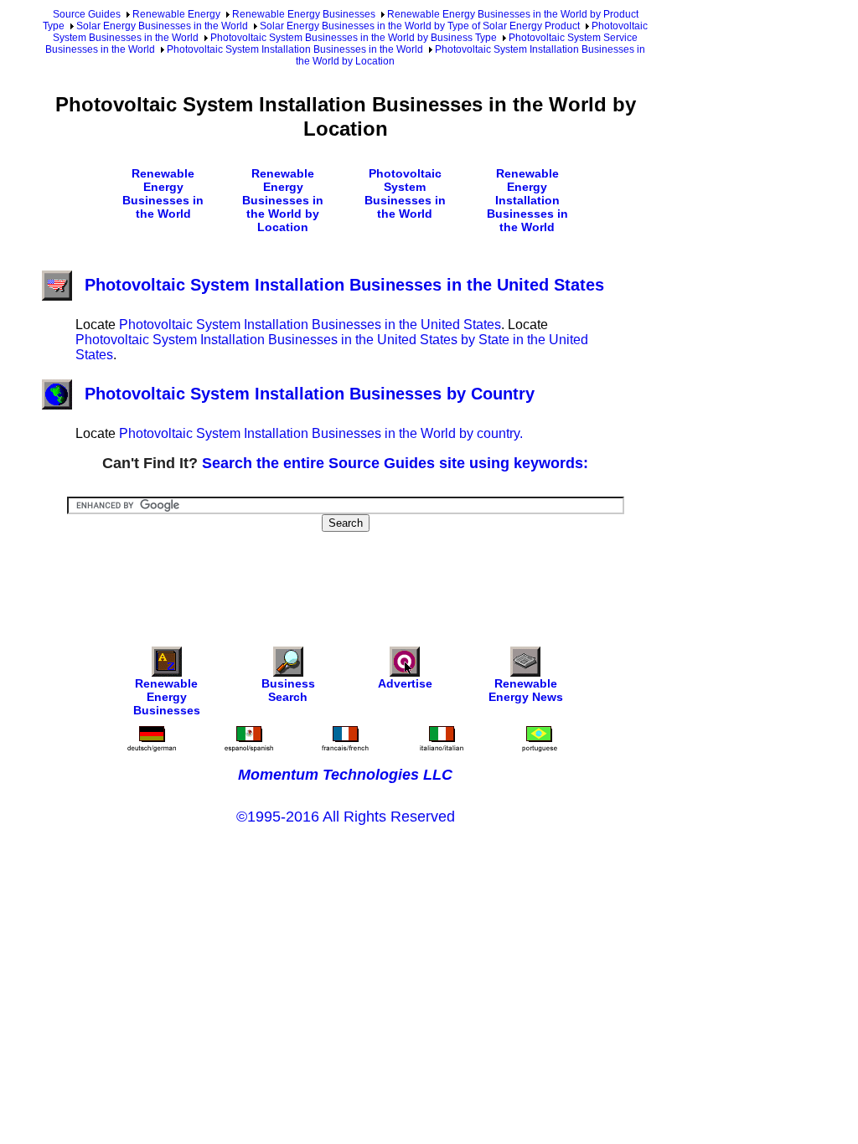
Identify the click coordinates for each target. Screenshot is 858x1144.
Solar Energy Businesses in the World (162, 26)
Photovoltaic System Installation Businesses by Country (310, 393)
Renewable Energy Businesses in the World (163, 193)
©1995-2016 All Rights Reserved (345, 816)
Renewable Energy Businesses (303, 14)
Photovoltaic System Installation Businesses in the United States (344, 285)
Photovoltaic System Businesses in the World (405, 193)
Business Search (288, 690)
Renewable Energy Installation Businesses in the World (527, 200)
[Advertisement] (347, 578)
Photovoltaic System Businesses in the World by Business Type (353, 38)
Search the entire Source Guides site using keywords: (395, 463)
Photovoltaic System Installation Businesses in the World (295, 49)
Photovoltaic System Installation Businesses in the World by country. (321, 433)
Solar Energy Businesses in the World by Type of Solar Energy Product (420, 26)
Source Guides (87, 14)
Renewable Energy (176, 14)
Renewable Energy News (525, 690)
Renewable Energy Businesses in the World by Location (282, 200)
